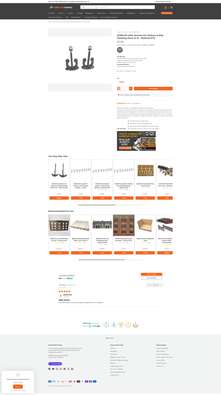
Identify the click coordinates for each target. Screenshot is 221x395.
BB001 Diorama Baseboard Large (145, 239)
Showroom (113, 354)
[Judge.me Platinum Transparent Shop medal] (106, 325)
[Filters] (149, 285)
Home (49, 21)
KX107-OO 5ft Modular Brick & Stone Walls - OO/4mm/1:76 (167, 240)
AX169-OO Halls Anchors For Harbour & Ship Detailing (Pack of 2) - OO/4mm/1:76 (71, 21)
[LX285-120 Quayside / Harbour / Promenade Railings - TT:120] (80, 170)
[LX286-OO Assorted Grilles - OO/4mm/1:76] (145, 170)
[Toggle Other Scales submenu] (106, 13)
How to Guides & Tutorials (108, 17)
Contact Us (159, 366)
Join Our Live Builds (116, 369)
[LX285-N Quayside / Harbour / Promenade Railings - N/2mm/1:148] (123, 170)
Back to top (109, 338)
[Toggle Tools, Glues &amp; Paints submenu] (62, 17)
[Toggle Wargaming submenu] (94, 13)
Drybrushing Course (116, 366)
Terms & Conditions (162, 354)
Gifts (67, 17)
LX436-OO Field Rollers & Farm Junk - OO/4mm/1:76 (167, 185)
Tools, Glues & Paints (54, 17)
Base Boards (131, 13)
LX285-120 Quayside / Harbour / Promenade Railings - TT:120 (81, 185)
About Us (113, 348)
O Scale (70, 13)
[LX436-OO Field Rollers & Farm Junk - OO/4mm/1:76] (167, 170)
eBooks (112, 363)
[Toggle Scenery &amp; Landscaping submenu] (155, 13)
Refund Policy (160, 351)
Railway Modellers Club (117, 372)
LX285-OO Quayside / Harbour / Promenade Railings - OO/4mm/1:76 (102, 185)
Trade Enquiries (161, 363)
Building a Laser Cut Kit (117, 357)
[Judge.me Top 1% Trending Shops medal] (128, 325)
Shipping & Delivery (162, 348)
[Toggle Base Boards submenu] (136, 13)
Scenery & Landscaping (146, 13)
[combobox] (117, 7)
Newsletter (113, 351)
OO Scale (51, 13)
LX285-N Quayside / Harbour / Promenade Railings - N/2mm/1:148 (123, 185)
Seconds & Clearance (91, 17)
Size (118, 78)
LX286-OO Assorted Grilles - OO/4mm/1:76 (145, 185)
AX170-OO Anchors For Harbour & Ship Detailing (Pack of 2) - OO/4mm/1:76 (59, 185)
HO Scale (80, 13)
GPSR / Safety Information (164, 357)
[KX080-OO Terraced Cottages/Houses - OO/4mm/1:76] (102, 225)
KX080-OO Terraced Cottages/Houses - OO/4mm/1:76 (102, 240)
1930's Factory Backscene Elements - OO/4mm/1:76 (123, 239)
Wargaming (89, 13)
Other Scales (101, 13)
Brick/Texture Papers (116, 13)
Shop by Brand (75, 17)
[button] (172, 7)
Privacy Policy (160, 360)
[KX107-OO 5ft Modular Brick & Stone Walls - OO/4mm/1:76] (167, 225)
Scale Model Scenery (122, 32)
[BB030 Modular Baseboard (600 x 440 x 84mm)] (80, 225)
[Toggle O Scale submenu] (74, 13)
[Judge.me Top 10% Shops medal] (135, 325)
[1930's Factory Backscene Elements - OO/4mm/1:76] (123, 225)
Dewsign (69, 386)
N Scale (61, 13)
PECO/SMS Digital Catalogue (119, 360)
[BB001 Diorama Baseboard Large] (145, 225)
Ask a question (152, 278)
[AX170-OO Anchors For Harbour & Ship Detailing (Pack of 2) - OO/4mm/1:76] (59, 170)
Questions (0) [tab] (71, 285)
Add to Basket (153, 88)
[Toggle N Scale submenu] (64, 13)
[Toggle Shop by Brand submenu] (81, 17)
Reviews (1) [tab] (62, 285)
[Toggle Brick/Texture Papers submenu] (124, 13)
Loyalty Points (114, 375)
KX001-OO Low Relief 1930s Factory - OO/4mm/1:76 (59, 239)
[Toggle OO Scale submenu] (55, 13)
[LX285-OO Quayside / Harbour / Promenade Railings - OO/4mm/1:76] (102, 170)
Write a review (151, 274)
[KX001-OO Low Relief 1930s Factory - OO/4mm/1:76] (59, 225)
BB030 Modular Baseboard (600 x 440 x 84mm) (80, 239)
